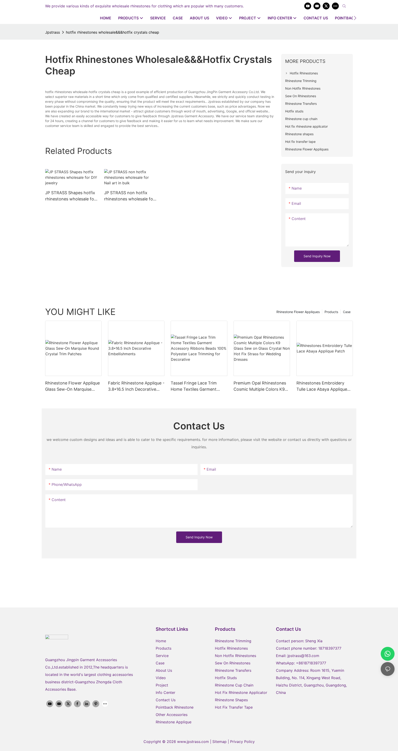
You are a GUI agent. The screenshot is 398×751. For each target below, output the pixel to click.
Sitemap (220, 741)
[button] (355, 18)
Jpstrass (52, 32)
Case (347, 312)
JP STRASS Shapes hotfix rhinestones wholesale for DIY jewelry (70, 196)
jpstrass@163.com (303, 655)
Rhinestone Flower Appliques (298, 312)
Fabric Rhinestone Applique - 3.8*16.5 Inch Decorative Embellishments (136, 386)
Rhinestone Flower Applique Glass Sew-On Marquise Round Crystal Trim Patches (72, 386)
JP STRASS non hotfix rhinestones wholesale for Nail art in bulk (129, 196)
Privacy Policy (242, 741)
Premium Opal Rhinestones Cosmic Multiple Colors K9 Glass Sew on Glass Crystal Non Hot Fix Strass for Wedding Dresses (260, 386)
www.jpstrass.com (193, 741)
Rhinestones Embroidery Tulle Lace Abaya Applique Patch (321, 386)
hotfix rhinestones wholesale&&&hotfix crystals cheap (112, 32)
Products (331, 312)
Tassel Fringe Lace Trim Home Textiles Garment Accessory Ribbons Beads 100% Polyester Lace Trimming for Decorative (196, 386)
